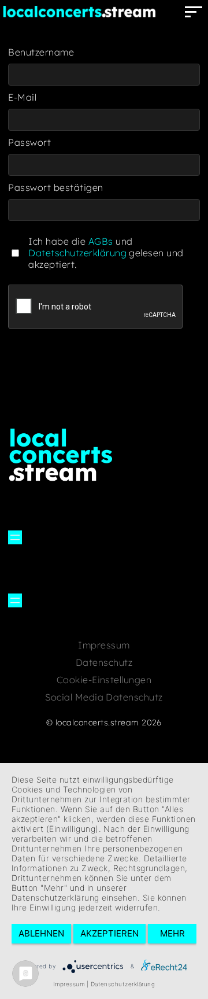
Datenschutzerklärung (123, 983)
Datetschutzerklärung (77, 253)
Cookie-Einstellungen (104, 679)
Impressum (103, 645)
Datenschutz (104, 662)
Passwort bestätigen (55, 187)
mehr (172, 933)
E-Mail (22, 97)
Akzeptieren (109, 933)
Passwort (29, 142)
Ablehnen (41, 933)
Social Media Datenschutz (104, 697)
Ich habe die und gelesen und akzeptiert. (105, 252)
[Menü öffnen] (15, 537)
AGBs (100, 241)
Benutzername (41, 52)
